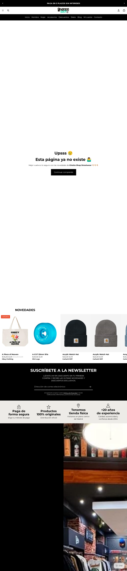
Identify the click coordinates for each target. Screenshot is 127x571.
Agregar (28, 348)
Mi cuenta (88, 17)
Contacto (98, 17)
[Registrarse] (90, 386)
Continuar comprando (63, 172)
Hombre (35, 17)
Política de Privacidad (70, 393)
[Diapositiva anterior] (2, 3)
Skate (73, 17)
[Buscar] (8, 10)
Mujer (43, 17)
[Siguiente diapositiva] (124, 3)
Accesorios (52, 17)
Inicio (27, 17)
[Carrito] (124, 10)
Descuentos (64, 17)
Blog (80, 17)
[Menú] (3, 10)
